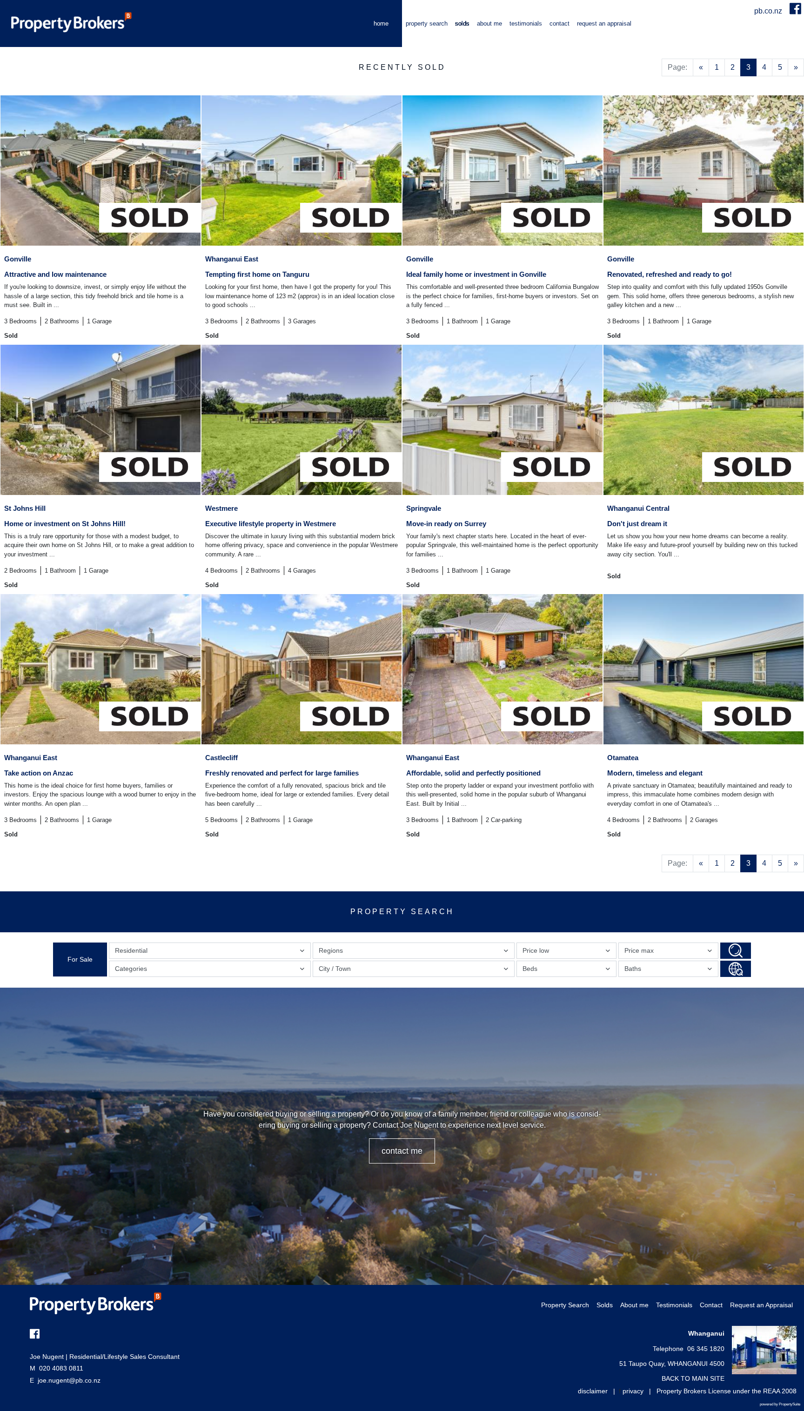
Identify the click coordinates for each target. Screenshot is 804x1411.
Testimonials (525, 23)
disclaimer (593, 1391)
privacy (633, 1391)
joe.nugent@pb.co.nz (69, 1380)
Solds (462, 23)
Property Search (427, 23)
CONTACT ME (402, 1151)
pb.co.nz (769, 11)
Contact (559, 23)
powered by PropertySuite (780, 1404)
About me (489, 23)
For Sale (80, 959)
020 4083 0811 (56, 1368)
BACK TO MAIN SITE (693, 1378)
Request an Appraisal (604, 23)
